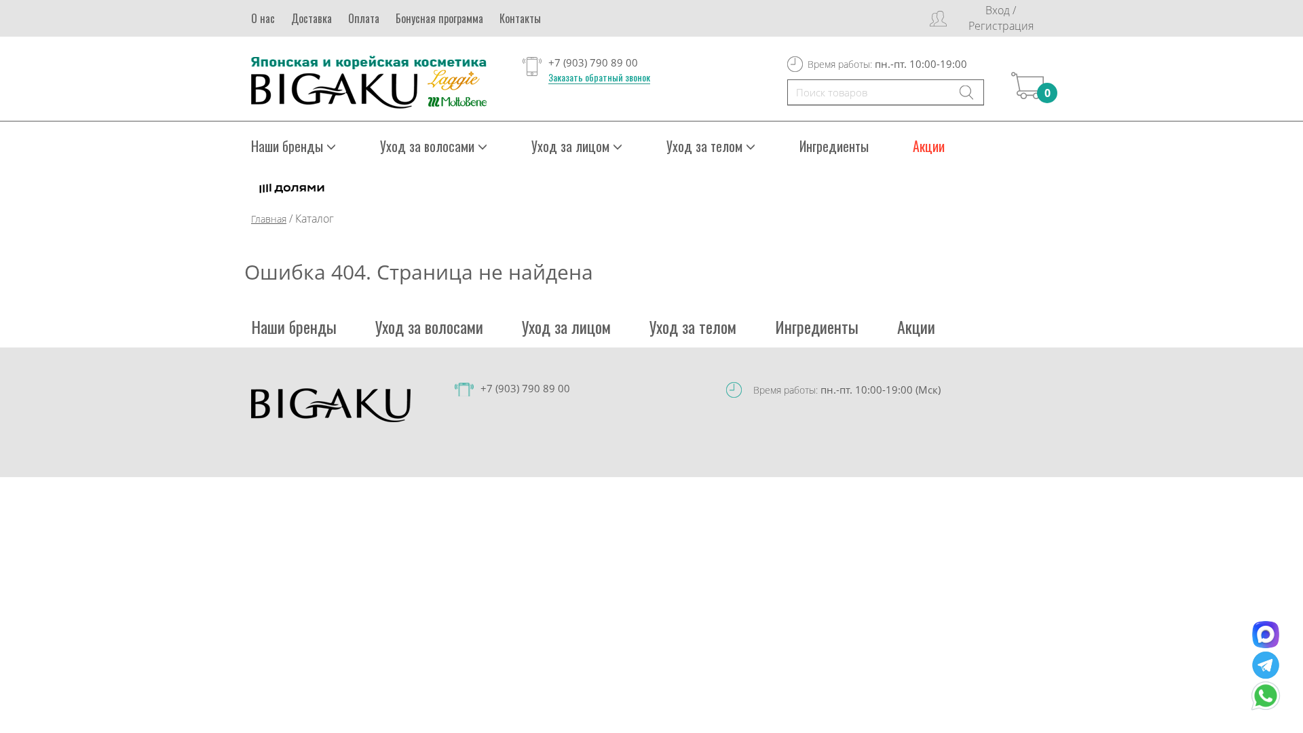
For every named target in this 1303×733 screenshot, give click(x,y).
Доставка (311, 18)
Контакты (520, 18)
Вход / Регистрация (1001, 18)
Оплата (363, 18)
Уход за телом (692, 326)
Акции (929, 146)
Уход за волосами (429, 326)
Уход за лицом (566, 326)
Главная (268, 218)
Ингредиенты (834, 146)
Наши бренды (294, 326)
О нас (263, 18)
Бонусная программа (439, 18)
